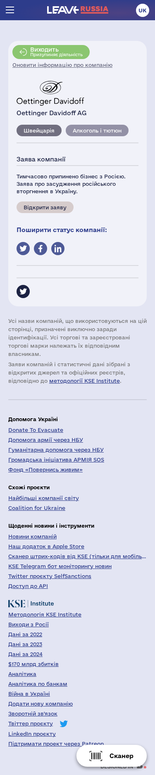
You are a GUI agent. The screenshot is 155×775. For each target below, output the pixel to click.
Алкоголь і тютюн (97, 130)
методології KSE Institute (84, 381)
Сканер (122, 755)
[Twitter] (23, 291)
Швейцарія (39, 130)
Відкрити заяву (45, 207)
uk (142, 10)
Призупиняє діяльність (56, 51)
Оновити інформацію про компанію (62, 65)
